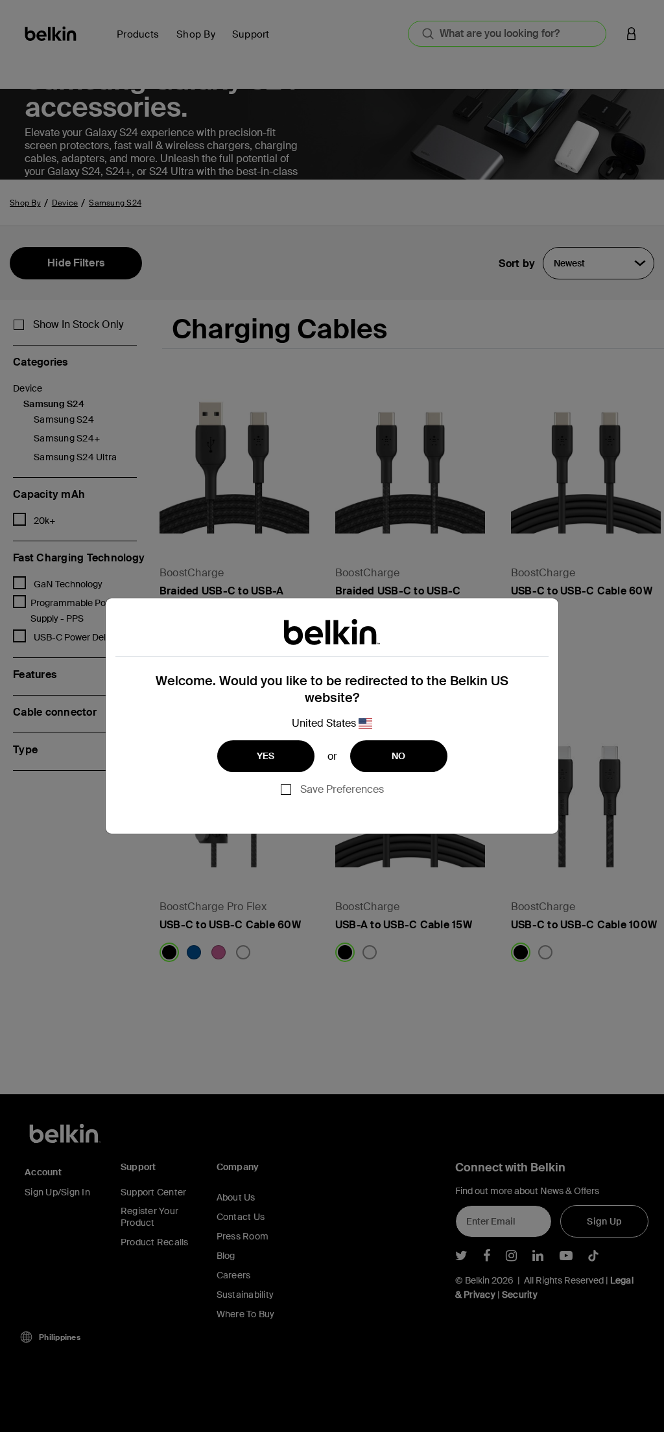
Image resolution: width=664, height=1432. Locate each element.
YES (266, 756)
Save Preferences (342, 789)
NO (399, 756)
